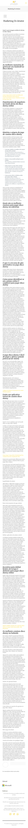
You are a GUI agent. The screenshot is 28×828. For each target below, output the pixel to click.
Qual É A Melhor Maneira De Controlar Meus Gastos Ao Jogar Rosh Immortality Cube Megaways (13, 627)
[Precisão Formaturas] (14, 3)
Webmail (4, 781)
